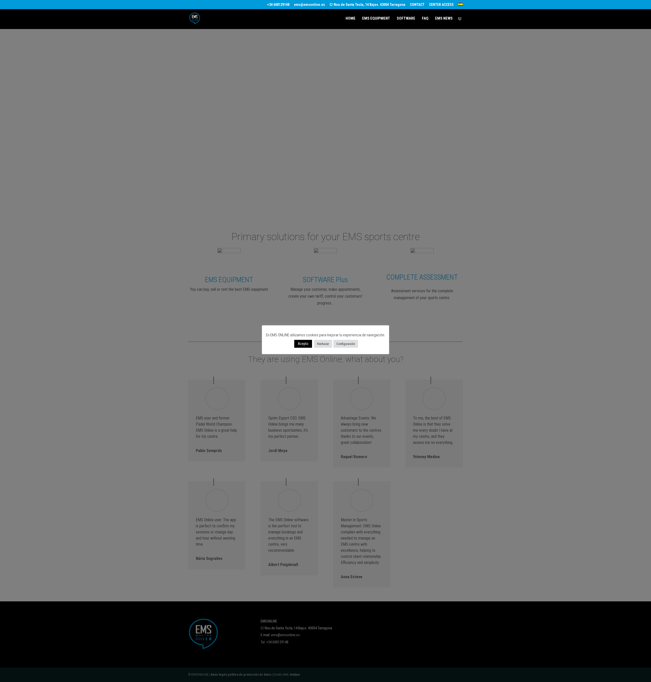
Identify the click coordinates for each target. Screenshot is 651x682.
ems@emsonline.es (309, 5)
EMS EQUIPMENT (376, 19)
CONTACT (417, 5)
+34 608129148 (278, 5)
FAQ (425, 19)
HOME (351, 19)
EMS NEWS (444, 19)
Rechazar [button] (323, 344)
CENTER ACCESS (441, 5)
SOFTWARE (406, 19)
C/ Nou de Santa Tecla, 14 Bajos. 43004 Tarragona (367, 5)
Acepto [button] (303, 344)
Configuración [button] (345, 344)
